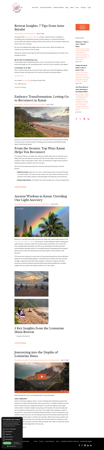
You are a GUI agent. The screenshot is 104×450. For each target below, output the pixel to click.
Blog (67, 7)
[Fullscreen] (67, 392)
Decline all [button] (17, 443)
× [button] (21, 418)
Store (57, 441)
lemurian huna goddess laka (82, 56)
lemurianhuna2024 (29, 33)
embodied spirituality (80, 49)
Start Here (35, 7)
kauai (25, 204)
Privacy (41, 441)
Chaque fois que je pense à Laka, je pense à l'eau (81, 68)
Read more (13, 426)
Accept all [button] (7, 443)
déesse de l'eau (79, 72)
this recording (26, 80)
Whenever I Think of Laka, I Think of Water (82, 44)
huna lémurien (83, 74)
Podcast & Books (58, 7)
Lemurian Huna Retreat (31, 37)
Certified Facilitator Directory (70, 441)
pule (86, 57)
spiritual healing (79, 59)
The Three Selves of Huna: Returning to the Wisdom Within (82, 89)
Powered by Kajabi (86, 441)
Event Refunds (49, 441)
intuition (81, 52)
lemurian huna (28, 104)
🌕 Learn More (19, 76)
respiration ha (79, 81)
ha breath (82, 50)
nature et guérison (83, 79)
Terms (36, 441)
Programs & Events (46, 7)
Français (83, 7)
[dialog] (12, 433)
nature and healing (80, 57)
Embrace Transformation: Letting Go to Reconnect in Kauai (42, 98)
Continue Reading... (21, 87)
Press (77, 7)
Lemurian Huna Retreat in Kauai (24, 241)
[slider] (40, 392)
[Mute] (62, 392)
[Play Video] (15, 392)
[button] (12, 446)
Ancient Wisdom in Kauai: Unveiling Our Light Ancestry (41, 198)
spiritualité (85, 81)
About (72, 7)
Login (89, 7)
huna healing (19, 33)
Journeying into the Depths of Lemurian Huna (36, 354)
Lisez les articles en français (82, 27)
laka (84, 76)
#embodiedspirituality (21, 360)
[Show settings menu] (65, 392)
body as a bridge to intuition (82, 94)
